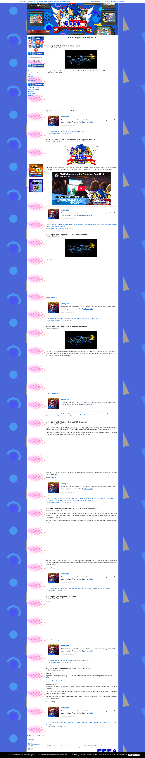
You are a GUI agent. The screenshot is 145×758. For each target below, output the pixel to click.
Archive (30, 71)
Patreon (68, 1)
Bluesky (36, 1)
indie (75, 224)
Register (113, 1)
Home (30, 69)
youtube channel (60, 226)
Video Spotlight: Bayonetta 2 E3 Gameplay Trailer (66, 235)
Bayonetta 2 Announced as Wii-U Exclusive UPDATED (68, 669)
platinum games (62, 131)
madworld (82, 498)
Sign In (108, 1)
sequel (105, 722)
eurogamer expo (68, 224)
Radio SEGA (30, 745)
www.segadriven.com (68, 125)
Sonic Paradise (31, 750)
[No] (142, 755)
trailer (70, 131)
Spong (53, 477)
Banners (30, 76)
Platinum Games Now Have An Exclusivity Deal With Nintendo (72, 508)
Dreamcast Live (31, 740)
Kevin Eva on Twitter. (58, 681)
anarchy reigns (58, 498)
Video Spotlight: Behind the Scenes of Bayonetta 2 (67, 326)
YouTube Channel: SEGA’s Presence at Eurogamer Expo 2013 (71, 140)
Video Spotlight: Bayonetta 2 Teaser (61, 597)
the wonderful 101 (60, 500)
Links (29, 75)
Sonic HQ (30, 749)
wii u (83, 131)
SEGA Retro (30, 748)
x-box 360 (90, 500)
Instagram (56, 1)
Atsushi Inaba (54, 722)
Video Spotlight (56, 133)
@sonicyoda (88, 122)
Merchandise (32, 93)
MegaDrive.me (31, 743)
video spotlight (76, 131)
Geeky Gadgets (56, 640)
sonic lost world (106, 224)
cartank (60, 224)
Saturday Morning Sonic (33, 747)
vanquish (69, 500)
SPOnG (53, 298)
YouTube (50, 1)
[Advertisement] (36, 130)
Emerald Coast (31, 742)
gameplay (67, 318)
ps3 (47, 500)
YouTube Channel (57, 228)
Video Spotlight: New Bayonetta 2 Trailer (63, 46)
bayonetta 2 (53, 131)
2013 (51, 498)
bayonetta (53, 318)
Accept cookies (134, 755)
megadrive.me (82, 224)
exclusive (78, 722)
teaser (97, 414)
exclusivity (68, 588)
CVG (52, 702)
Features (30, 95)
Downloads (31, 78)
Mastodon (62, 1)
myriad (89, 224)
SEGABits (54, 393)
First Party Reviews (34, 88)
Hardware (31, 91)
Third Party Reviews (34, 89)
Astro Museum (31, 739)
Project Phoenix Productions (34, 744)
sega (98, 224)
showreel (51, 500)
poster (94, 224)
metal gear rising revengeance (95, 498)
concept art (80, 414)
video (52, 226)
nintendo (74, 588)
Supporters (31, 80)
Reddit (41, 1)
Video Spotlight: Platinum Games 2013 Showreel (66, 422)
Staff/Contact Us (33, 73)
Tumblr (45, 1)
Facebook (30, 1)
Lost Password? (121, 1)
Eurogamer (54, 568)
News (53, 590)
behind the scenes (70, 414)
